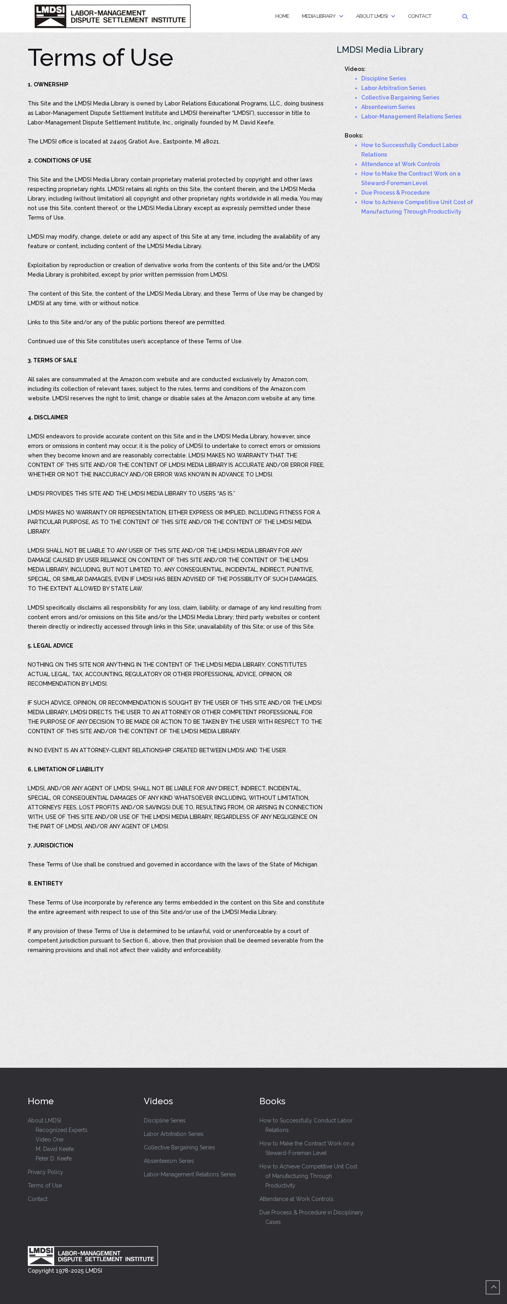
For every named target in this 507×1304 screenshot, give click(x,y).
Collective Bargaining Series (179, 1147)
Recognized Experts (62, 1130)
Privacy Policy (45, 1172)
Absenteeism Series (169, 1161)
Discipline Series (165, 1120)
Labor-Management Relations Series (190, 1174)
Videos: (355, 69)
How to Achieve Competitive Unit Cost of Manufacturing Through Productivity (308, 1176)
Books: (354, 135)
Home (282, 16)
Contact (420, 16)
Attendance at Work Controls (296, 1199)
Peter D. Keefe (54, 1158)
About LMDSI (371, 16)
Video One (49, 1139)
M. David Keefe (55, 1149)
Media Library (318, 16)
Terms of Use (45, 1185)
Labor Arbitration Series (174, 1134)
